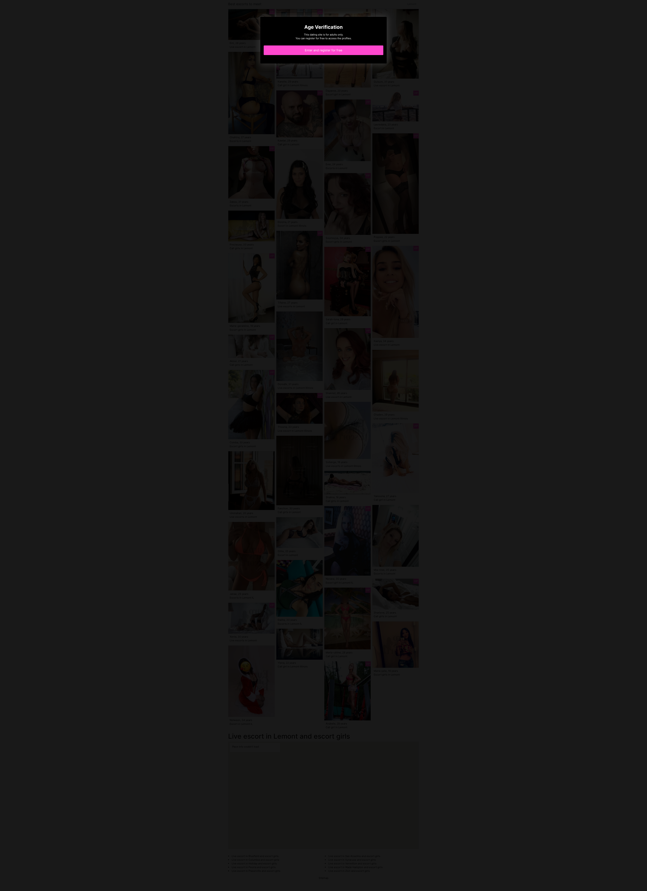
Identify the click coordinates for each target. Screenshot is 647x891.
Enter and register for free (323, 50)
